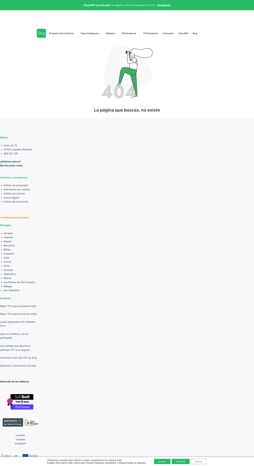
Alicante (8, 233)
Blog (195, 33)
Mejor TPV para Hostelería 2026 (18, 306)
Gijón (7, 257)
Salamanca (10, 273)
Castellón (9, 253)
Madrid (7, 241)
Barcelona (9, 245)
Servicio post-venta (11, 165)
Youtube (20, 439)
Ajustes (198, 461)
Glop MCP (183, 33)
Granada (8, 269)
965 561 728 (11, 153)
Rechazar (180, 461)
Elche (7, 265)
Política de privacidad (16, 185)
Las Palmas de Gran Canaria (19, 282)
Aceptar (162, 461)
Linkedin (20, 435)
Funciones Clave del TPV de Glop (18, 357)
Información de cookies (17, 189)
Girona (7, 261)
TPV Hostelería (150, 33)
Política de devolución (16, 201)
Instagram (20, 443)
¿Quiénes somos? (10, 161)
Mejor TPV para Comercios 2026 (18, 313)
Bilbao (7, 249)
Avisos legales (11, 197)
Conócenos (168, 33)
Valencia (8, 237)
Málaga (8, 286)
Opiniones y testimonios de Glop (18, 365)
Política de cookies (14, 193)
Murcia (7, 278)
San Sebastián (11, 290)
